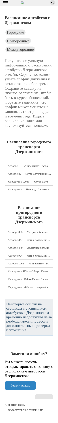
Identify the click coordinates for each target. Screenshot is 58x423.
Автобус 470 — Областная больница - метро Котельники (30, 247)
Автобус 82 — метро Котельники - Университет (30, 173)
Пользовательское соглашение (24, 409)
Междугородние (20, 49)
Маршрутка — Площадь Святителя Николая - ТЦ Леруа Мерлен (30, 189)
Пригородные (18, 41)
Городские (15, 32)
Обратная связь (15, 404)
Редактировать (20, 385)
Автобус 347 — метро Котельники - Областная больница (30, 239)
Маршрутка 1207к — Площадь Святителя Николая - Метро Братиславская (30, 287)
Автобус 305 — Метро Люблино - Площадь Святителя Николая (30, 232)
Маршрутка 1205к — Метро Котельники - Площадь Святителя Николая (30, 181)
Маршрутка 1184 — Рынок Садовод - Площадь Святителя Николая (30, 279)
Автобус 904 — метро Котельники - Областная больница (30, 255)
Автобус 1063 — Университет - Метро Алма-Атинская (30, 263)
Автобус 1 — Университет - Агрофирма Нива (30, 165)
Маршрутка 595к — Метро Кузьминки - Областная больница (30, 271)
